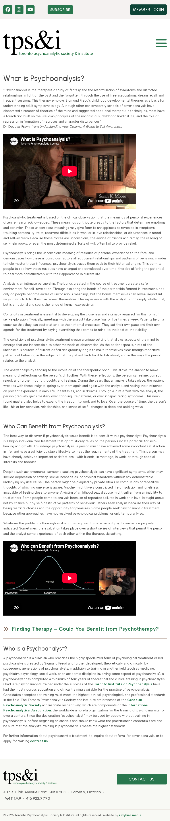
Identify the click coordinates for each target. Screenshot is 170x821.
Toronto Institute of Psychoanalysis (123, 684)
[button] (161, 43)
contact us (39, 741)
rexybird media (130, 815)
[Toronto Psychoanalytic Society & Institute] (30, 777)
